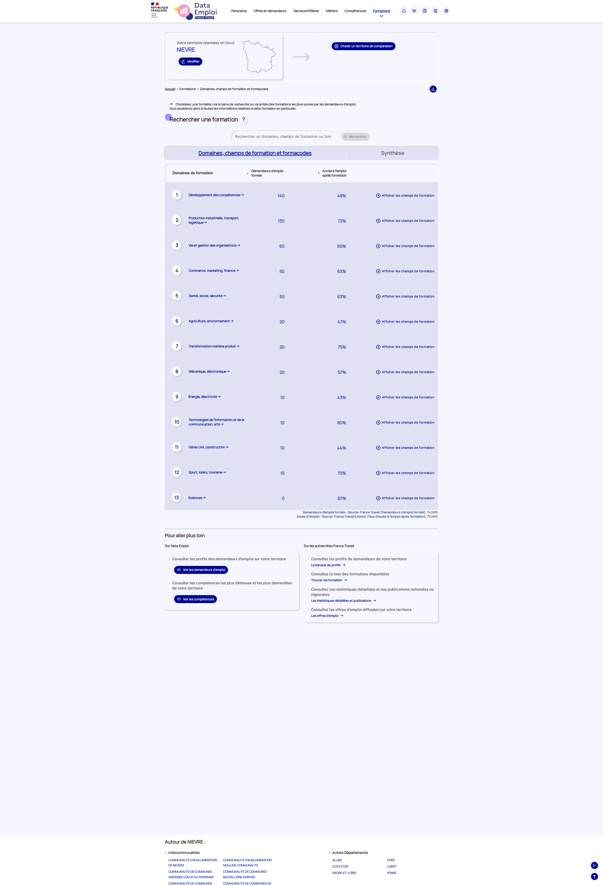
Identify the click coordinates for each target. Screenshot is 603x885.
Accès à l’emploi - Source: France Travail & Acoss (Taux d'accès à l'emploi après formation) (361, 516)
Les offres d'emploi (325, 615)
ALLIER (337, 860)
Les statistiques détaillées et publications (341, 600)
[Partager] (594, 865)
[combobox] (283, 137)
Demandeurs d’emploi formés (267, 173)
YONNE (391, 873)
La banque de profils (326, 565)
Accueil (170, 89)
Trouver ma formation (327, 580)
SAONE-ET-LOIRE (344, 873)
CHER (391, 860)
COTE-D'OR (340, 866)
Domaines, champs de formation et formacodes (256, 153)
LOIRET (392, 866)
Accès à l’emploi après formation (334, 173)
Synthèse (392, 152)
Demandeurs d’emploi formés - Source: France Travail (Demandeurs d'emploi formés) (364, 512)
